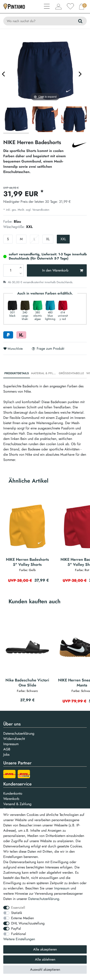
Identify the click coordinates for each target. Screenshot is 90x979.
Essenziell (18, 907)
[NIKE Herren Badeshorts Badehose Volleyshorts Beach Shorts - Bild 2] (74, 119)
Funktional (18, 933)
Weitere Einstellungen (19, 939)
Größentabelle (71, 373)
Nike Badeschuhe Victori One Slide (27, 685)
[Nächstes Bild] (80, 74)
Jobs (6, 754)
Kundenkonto (12, 793)
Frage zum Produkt (50, 348)
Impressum (11, 743)
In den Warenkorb (55, 270)
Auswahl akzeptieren (45, 969)
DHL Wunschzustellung (28, 923)
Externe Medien (22, 918)
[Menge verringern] (20, 273)
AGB (6, 749)
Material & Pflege (44, 373)
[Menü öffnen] (47, 7)
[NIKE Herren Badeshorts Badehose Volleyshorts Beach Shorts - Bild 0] (16, 119)
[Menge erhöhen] (20, 267)
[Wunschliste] (70, 6)
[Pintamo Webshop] (14, 6)
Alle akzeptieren (45, 949)
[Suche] (80, 21)
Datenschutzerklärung (18, 733)
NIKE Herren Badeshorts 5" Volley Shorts (27, 564)
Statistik (16, 912)
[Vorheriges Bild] (3, 74)
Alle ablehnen (45, 959)
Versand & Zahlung (17, 803)
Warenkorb (11, 798)
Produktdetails (16, 373)
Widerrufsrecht (14, 738)
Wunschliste (15, 348)
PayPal (16, 928)
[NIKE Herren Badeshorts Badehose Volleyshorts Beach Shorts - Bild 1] (45, 119)
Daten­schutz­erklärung (43, 898)
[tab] (16, 373)
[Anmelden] (58, 6)
